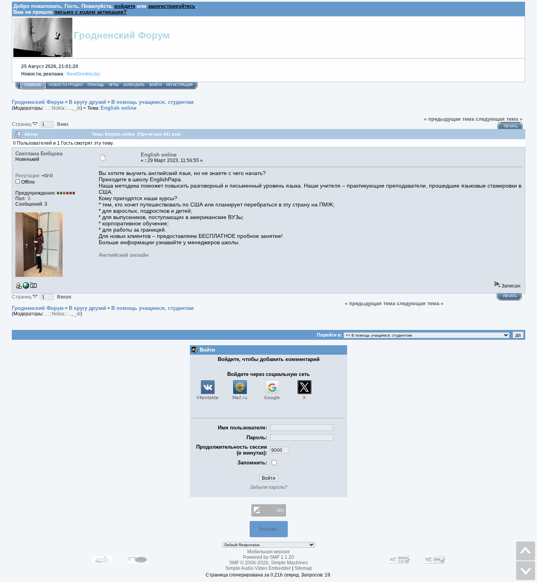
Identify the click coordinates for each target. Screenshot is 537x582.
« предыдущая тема (449, 119)
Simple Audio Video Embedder (258, 568)
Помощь (96, 85)
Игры (114, 85)
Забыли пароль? (268, 487)
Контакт (268, 529)
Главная (32, 85)
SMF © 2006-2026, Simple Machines (268, 562)
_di (77, 108)
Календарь (134, 85)
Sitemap (303, 568)
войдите (124, 6)
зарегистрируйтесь (171, 6)
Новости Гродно (66, 85)
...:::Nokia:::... (58, 108)
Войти (155, 85)
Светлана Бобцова (39, 154)
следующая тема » (499, 119)
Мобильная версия (268, 551)
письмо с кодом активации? (90, 12)
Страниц (22, 124)
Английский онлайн (124, 255)
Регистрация (179, 85)
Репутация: (27, 176)
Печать (511, 126)
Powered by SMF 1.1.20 (268, 557)
